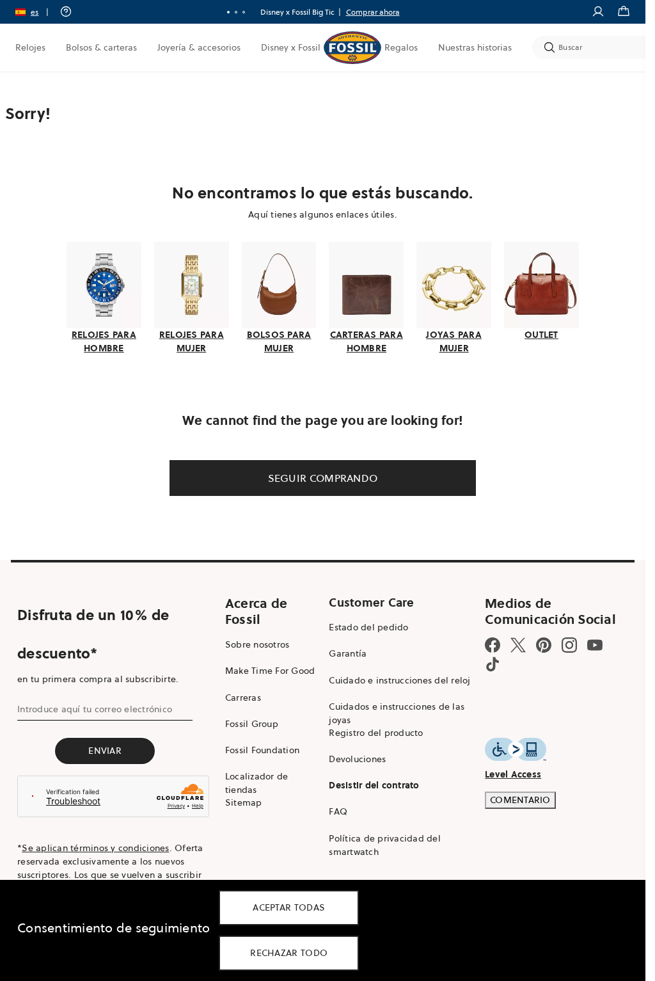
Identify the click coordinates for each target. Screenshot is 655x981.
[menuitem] (30, 47)
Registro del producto (376, 732)
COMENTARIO (520, 800)
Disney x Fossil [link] (290, 47)
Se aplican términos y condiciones (95, 847)
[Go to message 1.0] (228, 12)
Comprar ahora (373, 11)
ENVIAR (105, 750)
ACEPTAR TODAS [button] (289, 907)
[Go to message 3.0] (243, 12)
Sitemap (243, 802)
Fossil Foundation (262, 750)
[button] (36, 12)
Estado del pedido (368, 627)
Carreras (243, 697)
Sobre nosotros (257, 644)
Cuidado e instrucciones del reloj (399, 680)
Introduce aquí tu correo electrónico (94, 709)
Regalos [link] (401, 47)
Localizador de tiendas (256, 783)
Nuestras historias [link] (475, 47)
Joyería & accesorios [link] (199, 47)
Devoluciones (357, 759)
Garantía (348, 653)
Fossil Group (251, 723)
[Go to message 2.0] (236, 12)
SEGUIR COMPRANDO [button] (323, 478)
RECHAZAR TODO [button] (289, 952)
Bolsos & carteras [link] (101, 47)
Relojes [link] (30, 47)
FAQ (338, 811)
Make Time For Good (270, 670)
